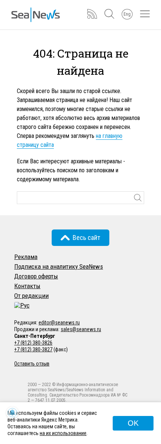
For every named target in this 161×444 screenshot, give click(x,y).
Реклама (25, 256)
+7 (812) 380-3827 (33, 349)
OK (133, 423)
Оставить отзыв (31, 364)
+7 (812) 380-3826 (33, 343)
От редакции (31, 295)
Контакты (27, 286)
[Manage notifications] (12, 413)
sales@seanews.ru (81, 329)
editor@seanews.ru (59, 323)
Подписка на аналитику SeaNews (58, 266)
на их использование (63, 433)
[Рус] (22, 305)
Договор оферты (36, 276)
